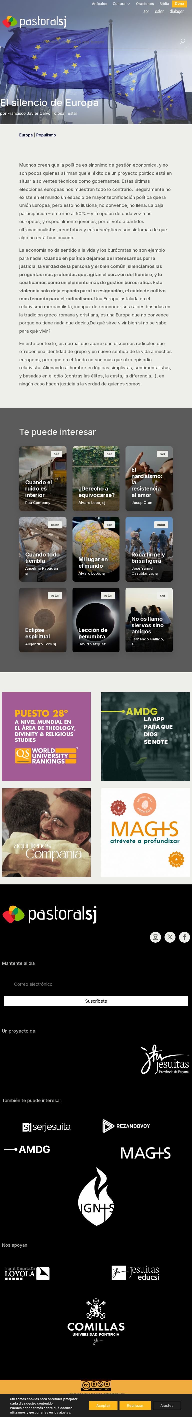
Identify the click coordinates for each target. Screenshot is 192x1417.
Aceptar (103, 1405)
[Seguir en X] (170, 937)
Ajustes (167, 1405)
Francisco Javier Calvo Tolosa (36, 113)
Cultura (119, 4)
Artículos (99, 4)
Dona (179, 3)
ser (147, 11)
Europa (26, 134)
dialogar (177, 11)
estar (159, 11)
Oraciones (145, 4)
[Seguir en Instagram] (155, 937)
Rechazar (135, 1405)
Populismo (46, 134)
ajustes (64, 1412)
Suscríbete (96, 1001)
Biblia (164, 4)
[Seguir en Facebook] (184, 937)
